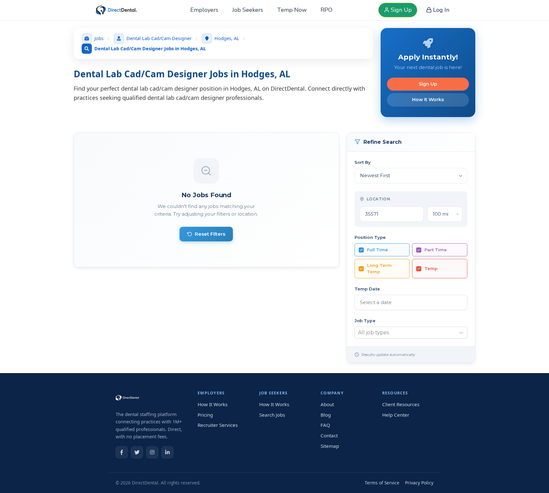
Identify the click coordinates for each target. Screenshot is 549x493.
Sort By (363, 162)
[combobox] (358, 333)
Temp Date (367, 288)
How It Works (428, 99)
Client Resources (400, 404)
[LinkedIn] (167, 452)
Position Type (370, 237)
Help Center (395, 415)
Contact (329, 435)
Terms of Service (382, 483)
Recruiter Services (218, 425)
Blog (326, 415)
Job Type (365, 320)
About (327, 404)
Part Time (435, 249)
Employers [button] (204, 10)
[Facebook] (122, 452)
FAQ (325, 425)
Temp (430, 268)
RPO (326, 10)
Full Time (377, 249)
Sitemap (330, 446)
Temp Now (292, 10)
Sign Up (401, 10)
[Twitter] (137, 452)
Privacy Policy (419, 483)
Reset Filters (210, 234)
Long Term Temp (379, 268)
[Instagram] (152, 452)
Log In (441, 10)
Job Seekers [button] (247, 10)
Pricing (205, 415)
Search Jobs (272, 415)
